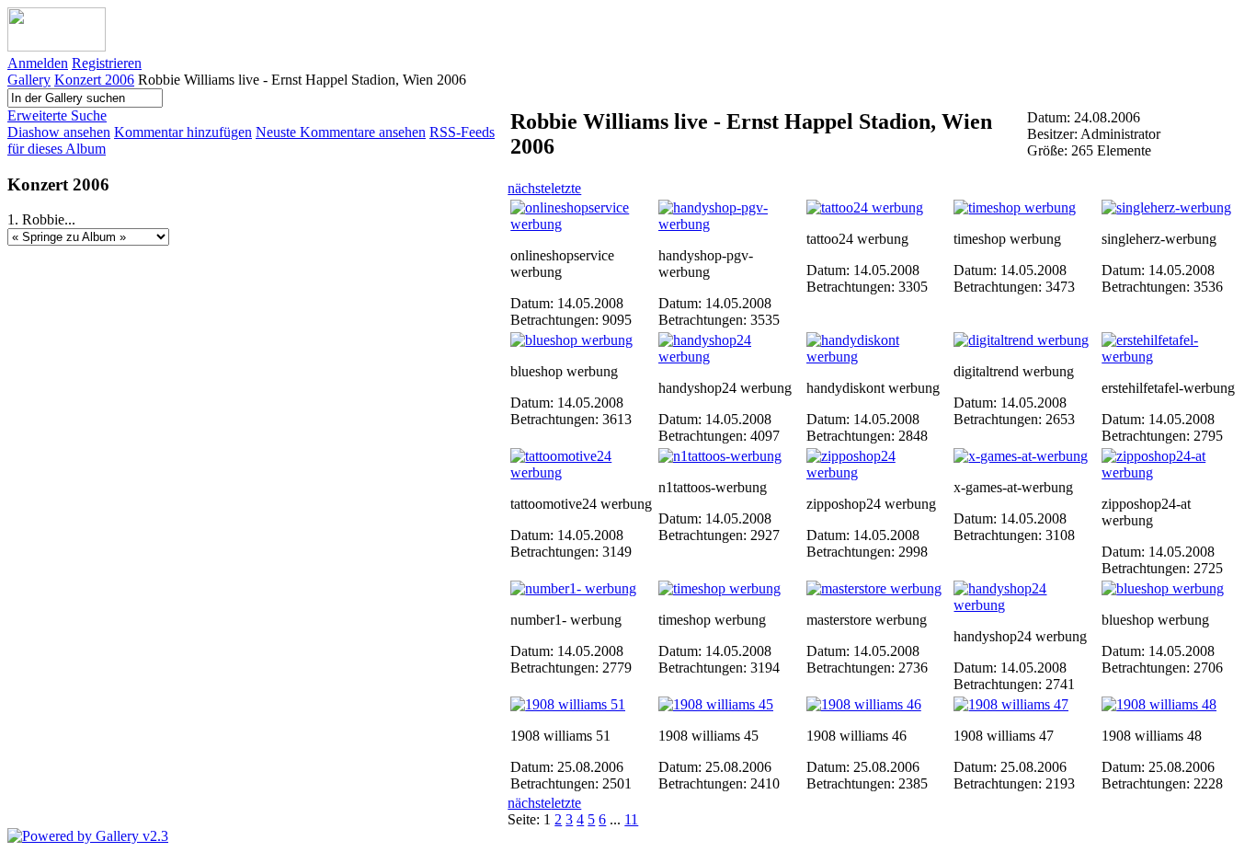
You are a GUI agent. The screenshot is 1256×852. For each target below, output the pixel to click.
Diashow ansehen (58, 132)
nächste (529, 188)
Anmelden (37, 63)
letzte (566, 188)
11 (631, 819)
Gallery (29, 79)
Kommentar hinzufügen (183, 132)
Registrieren (107, 63)
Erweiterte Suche (57, 115)
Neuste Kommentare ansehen (341, 132)
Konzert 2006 (94, 79)
